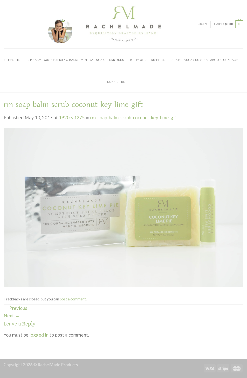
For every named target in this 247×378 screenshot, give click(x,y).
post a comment (73, 299)
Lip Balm (34, 60)
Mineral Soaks (94, 60)
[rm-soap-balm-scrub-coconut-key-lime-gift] (123, 207)
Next (12, 315)
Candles (116, 60)
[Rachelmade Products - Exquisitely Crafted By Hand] (123, 24)
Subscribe (116, 82)
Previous (15, 308)
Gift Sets (12, 60)
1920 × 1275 (72, 117)
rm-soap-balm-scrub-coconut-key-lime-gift (134, 117)
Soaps (177, 60)
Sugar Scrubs (196, 60)
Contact (230, 60)
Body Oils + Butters (147, 60)
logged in (38, 335)
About (215, 60)
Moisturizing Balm (61, 60)
